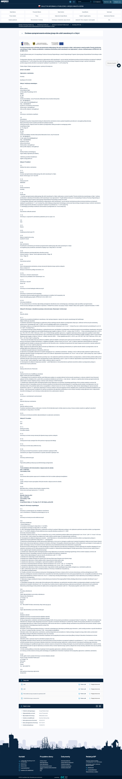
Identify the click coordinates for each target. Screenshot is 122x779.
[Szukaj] (91, 1)
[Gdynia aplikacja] (74, 2)
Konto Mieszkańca (44, 764)
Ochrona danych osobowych (67, 762)
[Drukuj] (100, 706)
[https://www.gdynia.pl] (4, 2)
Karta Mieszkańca (44, 762)
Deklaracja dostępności (66, 766)
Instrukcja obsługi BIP (66, 767)
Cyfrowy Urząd (43, 760)
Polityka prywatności (65, 764)
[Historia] (97, 706)
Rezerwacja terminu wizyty (46, 766)
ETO (41, 770)
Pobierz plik (83, 684)
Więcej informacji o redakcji (92, 771)
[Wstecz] (22, 33)
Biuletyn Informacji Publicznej (26, 24)
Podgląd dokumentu (95, 684)
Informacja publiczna (65, 760)
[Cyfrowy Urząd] (70, 2)
